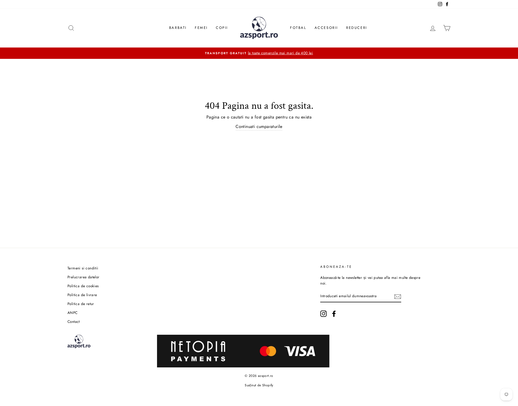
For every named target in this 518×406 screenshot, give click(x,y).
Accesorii (326, 27)
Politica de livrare (82, 294)
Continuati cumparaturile (259, 126)
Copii (222, 27)
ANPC (72, 312)
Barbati (178, 27)
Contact (73, 321)
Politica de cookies (83, 286)
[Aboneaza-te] (397, 296)
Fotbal (298, 27)
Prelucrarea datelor (83, 277)
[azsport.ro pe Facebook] (334, 313)
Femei (201, 27)
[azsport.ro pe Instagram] (323, 313)
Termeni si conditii (82, 268)
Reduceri (356, 27)
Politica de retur (80, 303)
